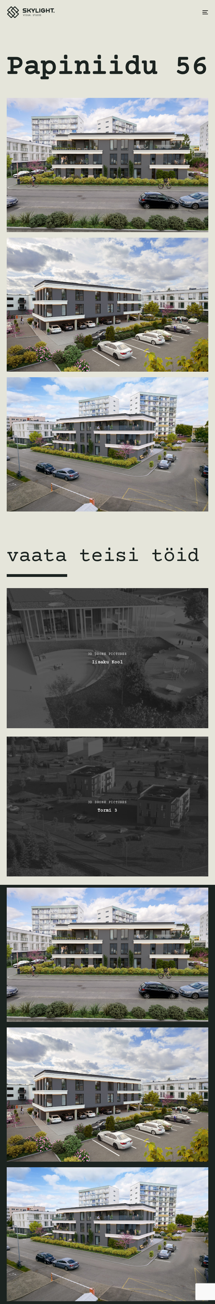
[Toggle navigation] (174, 12)
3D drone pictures (26, 45)
